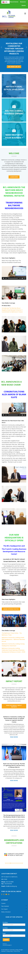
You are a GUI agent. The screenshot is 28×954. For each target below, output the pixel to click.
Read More (14, 737)
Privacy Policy (10, 951)
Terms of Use (17, 951)
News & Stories (14, 2)
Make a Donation (6, 912)
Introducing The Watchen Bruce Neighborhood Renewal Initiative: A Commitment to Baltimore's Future (12, 310)
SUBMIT (6, 939)
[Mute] (22, 278)
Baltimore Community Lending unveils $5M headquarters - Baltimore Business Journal (13, 639)
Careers (3, 903)
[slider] (13, 278)
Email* (4, 933)
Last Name (5, 927)
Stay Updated (5, 906)
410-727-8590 (9, 882)
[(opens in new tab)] (14, 292)
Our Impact (4, 909)
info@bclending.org (11, 886)
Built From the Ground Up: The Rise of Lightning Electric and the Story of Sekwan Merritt (14, 765)
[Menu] (25, 13)
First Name (5, 922)
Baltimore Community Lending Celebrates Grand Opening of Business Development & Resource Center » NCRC (13, 650)
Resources (23, 2)
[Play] (3, 278)
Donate (24, 5)
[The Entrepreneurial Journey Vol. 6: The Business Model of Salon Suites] (14, 799)
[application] (14, 273)
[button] (1, 47)
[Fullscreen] (24, 278)
